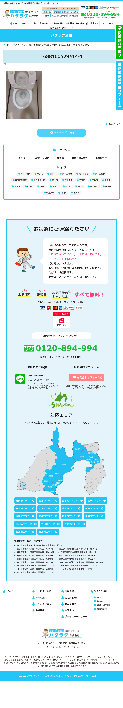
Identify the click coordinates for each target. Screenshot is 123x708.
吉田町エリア (48, 524)
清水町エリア (69, 508)
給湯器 (60, 157)
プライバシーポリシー (76, 616)
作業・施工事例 (80, 157)
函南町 (43, 186)
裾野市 (30, 186)
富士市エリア (46, 500)
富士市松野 (100, 174)
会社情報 (70, 23)
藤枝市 (55, 186)
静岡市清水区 (39, 180)
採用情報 (80, 23)
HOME (9, 591)
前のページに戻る (63, 132)
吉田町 (108, 186)
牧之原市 (50, 192)
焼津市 (81, 186)
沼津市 (82, 180)
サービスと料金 (28, 23)
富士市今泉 (67, 174)
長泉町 (107, 180)
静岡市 (40, 174)
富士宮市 (68, 180)
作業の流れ (42, 23)
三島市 (95, 180)
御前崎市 (94, 186)
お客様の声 (101, 157)
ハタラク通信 (106, 23)
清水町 (17, 186)
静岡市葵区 (25, 174)
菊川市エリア (22, 531)
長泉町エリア (46, 508)
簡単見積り (55, 28)
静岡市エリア (22, 500)
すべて (22, 157)
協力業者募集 (92, 23)
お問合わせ (67, 28)
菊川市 (64, 192)
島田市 (68, 186)
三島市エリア (22, 508)
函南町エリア (22, 516)
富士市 (55, 180)
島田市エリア (69, 516)
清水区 (52, 174)
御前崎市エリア (24, 524)
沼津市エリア (94, 500)
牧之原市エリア (72, 524)
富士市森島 (83, 174)
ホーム (16, 23)
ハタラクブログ (41, 157)
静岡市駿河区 (21, 180)
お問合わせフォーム (88, 377)
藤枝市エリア (46, 516)
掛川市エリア (46, 531)
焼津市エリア (92, 516)
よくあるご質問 (57, 23)
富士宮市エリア (70, 500)
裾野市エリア (92, 508)
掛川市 (76, 192)
